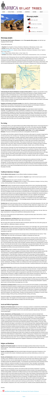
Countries (27, 12)
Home (3, 12)
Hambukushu (5, 50)
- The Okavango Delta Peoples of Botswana (21, 391)
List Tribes (19, 12)
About (41, 12)
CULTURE (34, 12)
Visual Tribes (11, 12)
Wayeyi (3, 53)
